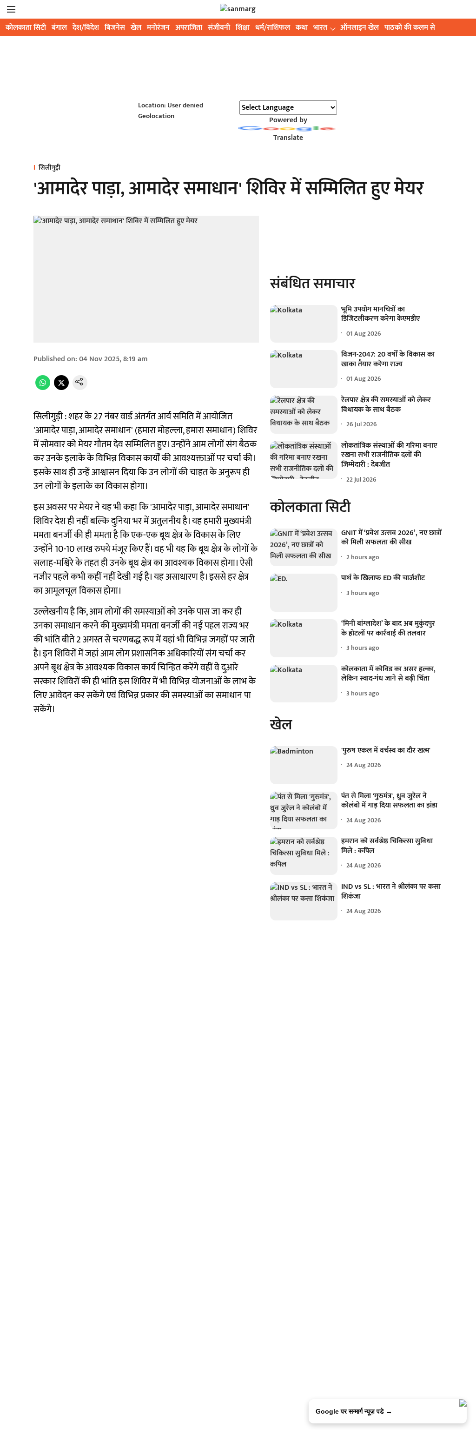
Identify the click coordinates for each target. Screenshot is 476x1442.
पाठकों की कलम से (409, 27)
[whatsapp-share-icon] (42, 388)
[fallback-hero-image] (303, 324)
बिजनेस (115, 27)
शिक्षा (243, 27)
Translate (288, 138)
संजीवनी (219, 27)
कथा (302, 27)
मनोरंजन (158, 27)
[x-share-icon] (61, 388)
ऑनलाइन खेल (359, 27)
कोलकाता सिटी (26, 27)
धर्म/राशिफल (272, 27)
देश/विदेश (86, 27)
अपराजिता (188, 27)
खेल (136, 27)
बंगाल (59, 27)
